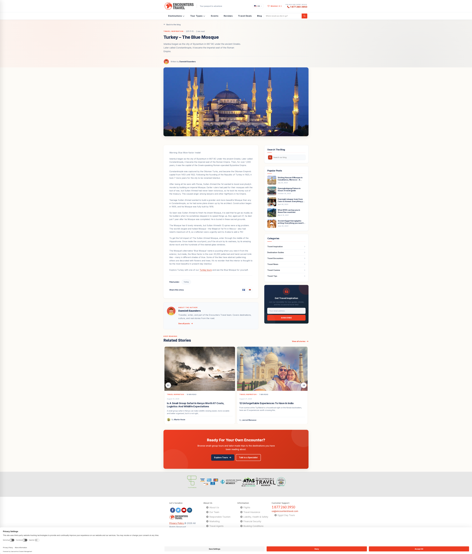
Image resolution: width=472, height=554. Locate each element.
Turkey (186, 282)
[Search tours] (304, 16)
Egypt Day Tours (286, 515)
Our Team (214, 512)
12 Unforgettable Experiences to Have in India (266, 403)
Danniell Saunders (187, 62)
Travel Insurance (251, 512)
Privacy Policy (176, 523)
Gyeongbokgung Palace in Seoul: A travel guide (289, 189)
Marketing (214, 521)
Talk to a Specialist (248, 457)
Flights (246, 507)
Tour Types (196, 16)
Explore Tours (221, 457)
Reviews (228, 16)
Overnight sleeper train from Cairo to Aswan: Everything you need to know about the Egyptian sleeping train (291, 200)
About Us (214, 507)
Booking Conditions (253, 526)
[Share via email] (249, 289)
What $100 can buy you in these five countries (289, 211)
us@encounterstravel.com (285, 511)
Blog (259, 16)
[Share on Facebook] (243, 289)
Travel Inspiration (173, 31)
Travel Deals (245, 16)
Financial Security (252, 521)
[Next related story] (304, 385)
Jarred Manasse (249, 420)
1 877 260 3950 (298, 6)
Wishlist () (276, 6)
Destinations (175, 16)
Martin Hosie (179, 419)
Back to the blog (173, 24)
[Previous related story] (168, 385)
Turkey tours (206, 270)
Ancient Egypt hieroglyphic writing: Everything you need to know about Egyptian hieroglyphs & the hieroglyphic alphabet (291, 222)
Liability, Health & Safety (255, 517)
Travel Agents (216, 526)
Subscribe (286, 318)
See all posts (184, 323)
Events (214, 16)
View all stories (298, 341)
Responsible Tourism (219, 517)
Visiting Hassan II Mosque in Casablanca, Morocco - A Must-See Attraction (290, 178)
